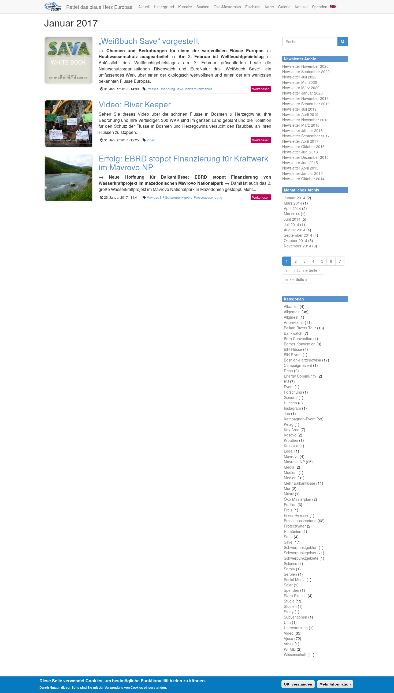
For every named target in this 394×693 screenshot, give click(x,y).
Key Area (291, 429)
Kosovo (290, 435)
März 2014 (293, 203)
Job (287, 413)
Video (151, 140)
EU (286, 381)
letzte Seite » (296, 279)
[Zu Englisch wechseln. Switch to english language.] (332, 6)
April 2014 (292, 208)
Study (288, 611)
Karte (269, 6)
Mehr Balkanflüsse (299, 483)
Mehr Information (335, 684)
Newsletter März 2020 (300, 87)
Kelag (288, 424)
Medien (290, 477)
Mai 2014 (292, 213)
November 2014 (297, 245)
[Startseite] (55, 6)
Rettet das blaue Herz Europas (99, 6)
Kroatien (291, 440)
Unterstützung (296, 627)
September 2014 (298, 235)
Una (287, 622)
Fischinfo (253, 6)
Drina (288, 370)
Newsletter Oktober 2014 (303, 178)
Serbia (289, 568)
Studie (289, 601)
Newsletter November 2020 (305, 66)
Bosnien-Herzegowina (302, 360)
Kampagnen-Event (299, 418)
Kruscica (291, 445)
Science (290, 563)
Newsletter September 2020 (306, 71)
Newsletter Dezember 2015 (305, 157)
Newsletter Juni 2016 (300, 152)
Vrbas (288, 643)
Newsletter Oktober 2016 (303, 146)
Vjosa (288, 638)
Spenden (319, 6)
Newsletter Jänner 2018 (302, 130)
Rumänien (292, 531)
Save (179, 88)
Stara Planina (295, 595)
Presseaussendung (161, 88)
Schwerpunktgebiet (198, 88)
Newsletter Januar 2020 (302, 93)
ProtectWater (295, 526)
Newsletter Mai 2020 (299, 82)
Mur (287, 488)
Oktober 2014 (295, 240)
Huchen (290, 402)
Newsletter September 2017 (306, 135)
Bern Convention (298, 338)
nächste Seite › (307, 270)
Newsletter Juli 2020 (299, 77)
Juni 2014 (292, 219)
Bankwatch (293, 333)
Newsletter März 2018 (300, 125)
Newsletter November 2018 (305, 119)
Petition (290, 504)
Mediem (291, 472)
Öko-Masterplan (227, 6)
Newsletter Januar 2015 (302, 173)
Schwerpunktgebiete (301, 558)
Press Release (296, 515)
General (291, 397)
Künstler (185, 6)
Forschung (293, 392)
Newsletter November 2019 (305, 98)
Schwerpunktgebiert (301, 547)
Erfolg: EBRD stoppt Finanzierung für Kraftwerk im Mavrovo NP (183, 162)
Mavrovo (291, 456)
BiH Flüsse (293, 349)
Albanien (291, 306)
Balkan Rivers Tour (300, 327)
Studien (202, 6)
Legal (288, 451)
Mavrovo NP (156, 197)
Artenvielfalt (294, 322)
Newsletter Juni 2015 (300, 162)
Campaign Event (298, 365)
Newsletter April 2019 (300, 114)
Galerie (284, 6)
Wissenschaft (295, 654)
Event (288, 386)
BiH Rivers (293, 354)
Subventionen (295, 617)
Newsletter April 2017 (300, 141)
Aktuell (144, 6)
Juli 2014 (291, 224)
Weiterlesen (261, 88)
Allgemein (292, 311)
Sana (288, 536)
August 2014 (294, 229)
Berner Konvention (299, 343)
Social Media (295, 579)
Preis (288, 510)
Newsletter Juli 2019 (299, 109)
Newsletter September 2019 (306, 103)
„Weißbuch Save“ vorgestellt (149, 40)
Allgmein (291, 317)
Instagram (292, 408)
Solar (288, 584)
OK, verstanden (298, 684)
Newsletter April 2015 (300, 168)
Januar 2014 (294, 197)
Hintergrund (164, 6)
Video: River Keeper (135, 104)
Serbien (290, 574)
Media (289, 467)
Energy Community (300, 376)
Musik (289, 493)
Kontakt (301, 6)
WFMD (290, 649)
